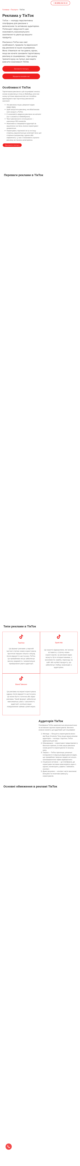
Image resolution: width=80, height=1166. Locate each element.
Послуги (14, 10)
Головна (5, 10)
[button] (46, 3)
